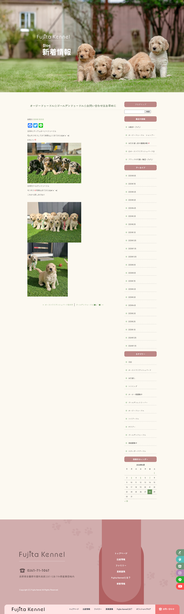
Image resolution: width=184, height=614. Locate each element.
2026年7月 (132, 183)
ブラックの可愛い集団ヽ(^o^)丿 (140, 159)
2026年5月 (132, 200)
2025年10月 (132, 256)
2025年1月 (132, 329)
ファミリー (98, 609)
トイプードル (133, 418)
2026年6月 (132, 192)
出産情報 (86, 609)
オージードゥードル (136, 410)
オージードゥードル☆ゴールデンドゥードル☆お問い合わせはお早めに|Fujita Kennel (154, 4)
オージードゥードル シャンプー (141, 135)
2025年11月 (132, 248)
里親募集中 (132, 443)
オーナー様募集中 (135, 394)
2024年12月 (132, 337)
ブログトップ (140, 104)
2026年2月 (132, 224)
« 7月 (126, 501)
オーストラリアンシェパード (139, 370)
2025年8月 (132, 273)
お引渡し (131, 378)
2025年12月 (132, 240)
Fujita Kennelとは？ (124, 609)
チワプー (131, 426)
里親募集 (109, 609)
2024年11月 (132, 345)
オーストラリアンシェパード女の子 (58, 304)
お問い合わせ (167, 609)
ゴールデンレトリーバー (138, 402)
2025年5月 (132, 297)
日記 (130, 362)
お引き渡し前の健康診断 (138, 143)
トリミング (132, 386)
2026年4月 (132, 208)
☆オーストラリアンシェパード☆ (141, 151)
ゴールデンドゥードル (137, 435)
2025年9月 (132, 264)
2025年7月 (132, 281)
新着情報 (144, 609)
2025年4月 (132, 305)
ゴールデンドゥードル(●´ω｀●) (89, 304)
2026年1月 (132, 232)
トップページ (73, 609)
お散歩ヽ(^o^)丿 (134, 127)
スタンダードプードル (137, 451)
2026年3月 (132, 216)
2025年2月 (132, 321)
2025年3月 (132, 313)
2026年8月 (132, 175)
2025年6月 (132, 289)
